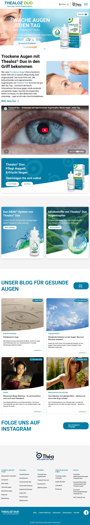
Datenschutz (67, 513)
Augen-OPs (22, 493)
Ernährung (58, 489)
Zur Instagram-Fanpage (74, 426)
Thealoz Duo (23, 83)
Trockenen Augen (17, 72)
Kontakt (81, 14)
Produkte (40, 470)
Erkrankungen (23, 497)
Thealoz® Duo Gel (43, 480)
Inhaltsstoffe (41, 484)
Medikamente (23, 500)
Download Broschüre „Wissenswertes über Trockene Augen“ (79, 484)
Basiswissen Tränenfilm (8, 476)
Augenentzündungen (25, 489)
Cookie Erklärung (45, 513)
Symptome (4, 480)
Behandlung (5, 498)
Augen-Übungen (60, 482)
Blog (34, 513)
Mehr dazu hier (9, 101)
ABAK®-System (42, 487)
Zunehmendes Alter (25, 482)
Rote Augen (4, 483)
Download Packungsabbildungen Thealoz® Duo (80, 492)
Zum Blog (80, 286)
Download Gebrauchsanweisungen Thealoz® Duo (80, 476)
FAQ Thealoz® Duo (79, 497)
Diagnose (4, 494)
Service (76, 470)
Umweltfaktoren (24, 474)
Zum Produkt (12, 184)
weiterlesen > (38, 350)
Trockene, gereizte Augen (7, 470)
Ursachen (22, 470)
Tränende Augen (6, 487)
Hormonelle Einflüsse (25, 485)
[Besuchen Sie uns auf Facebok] (84, 512)
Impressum (57, 513)
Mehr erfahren (34, 36)
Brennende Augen (6, 491)
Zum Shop (27, 184)
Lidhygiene (58, 485)
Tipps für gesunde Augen (61, 470)
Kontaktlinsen (23, 478)
